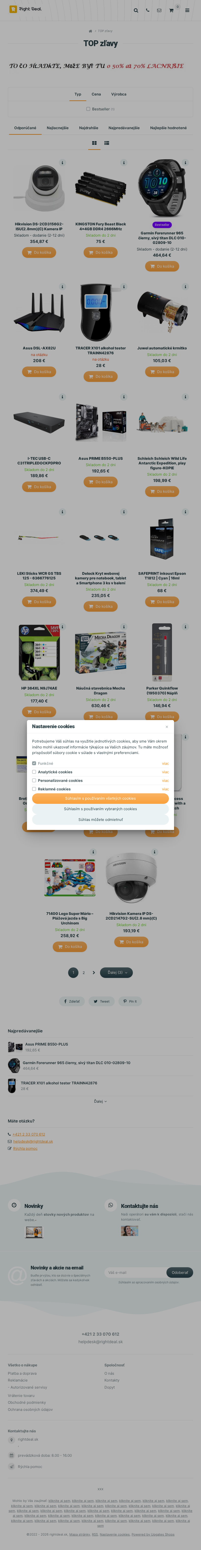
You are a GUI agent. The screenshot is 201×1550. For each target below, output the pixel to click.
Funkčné (45, 763)
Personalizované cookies (60, 780)
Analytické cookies (55, 772)
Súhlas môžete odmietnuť (100, 819)
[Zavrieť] (167, 726)
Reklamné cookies (54, 789)
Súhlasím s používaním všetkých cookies (100, 798)
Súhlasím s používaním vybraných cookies (100, 808)
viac (165, 763)
